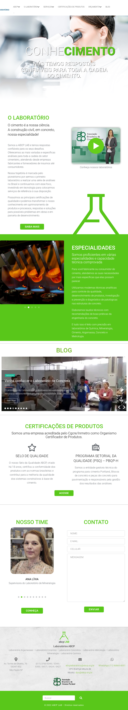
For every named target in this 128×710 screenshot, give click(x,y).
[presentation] (18, 597)
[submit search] (80, 698)
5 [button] (16, 408)
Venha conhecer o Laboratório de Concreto (37, 381)
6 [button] (18, 408)
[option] (64, 384)
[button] (25, 307)
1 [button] (5, 408)
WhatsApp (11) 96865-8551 (112, 665)
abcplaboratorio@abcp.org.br (80, 665)
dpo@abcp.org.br (84, 672)
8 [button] (24, 408)
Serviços (10, 375)
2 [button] (8, 408)
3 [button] (11, 408)
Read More (11, 400)
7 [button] (21, 408)
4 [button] (13, 408)
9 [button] (26, 408)
